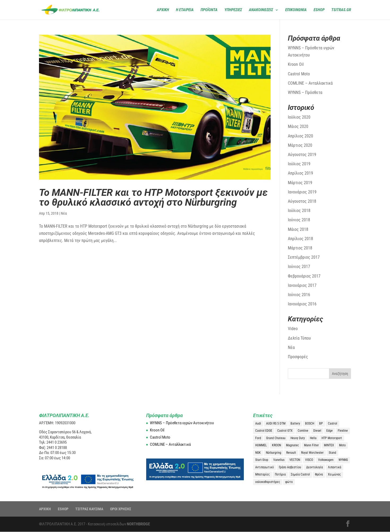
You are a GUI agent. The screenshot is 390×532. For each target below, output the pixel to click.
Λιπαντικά (334, 467)
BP (321, 423)
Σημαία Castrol (300, 474)
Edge (329, 430)
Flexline (343, 430)
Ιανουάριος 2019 (302, 191)
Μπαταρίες (262, 474)
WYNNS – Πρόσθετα (305, 92)
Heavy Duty (298, 438)
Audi (258, 423)
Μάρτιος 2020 (300, 145)
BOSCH (309, 423)
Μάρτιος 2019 (300, 182)
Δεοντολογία (314, 467)
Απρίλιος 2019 (300, 173)
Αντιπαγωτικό (264, 467)
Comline (303, 430)
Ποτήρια (280, 474)
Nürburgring (273, 453)
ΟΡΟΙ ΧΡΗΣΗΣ (120, 509)
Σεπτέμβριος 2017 (304, 257)
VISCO (309, 460)
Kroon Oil (296, 64)
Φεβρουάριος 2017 (304, 276)
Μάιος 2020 (298, 126)
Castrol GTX (285, 430)
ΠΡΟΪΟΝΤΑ (209, 10)
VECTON (294, 460)
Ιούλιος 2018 (299, 210)
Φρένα (319, 474)
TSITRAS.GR (341, 10)
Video (293, 328)
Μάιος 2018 (298, 229)
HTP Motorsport (332, 438)
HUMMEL (261, 445)
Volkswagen (325, 460)
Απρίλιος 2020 (300, 136)
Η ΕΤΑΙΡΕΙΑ (185, 10)
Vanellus (278, 460)
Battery (295, 423)
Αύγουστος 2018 (302, 201)
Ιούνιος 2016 (299, 294)
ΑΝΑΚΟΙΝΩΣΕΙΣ (261, 10)
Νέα (64, 213)
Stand (332, 453)
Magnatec (292, 445)
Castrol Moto (299, 73)
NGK (258, 453)
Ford (258, 438)
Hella (313, 438)
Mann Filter (311, 445)
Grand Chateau (275, 438)
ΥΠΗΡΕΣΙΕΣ (233, 10)
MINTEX (329, 445)
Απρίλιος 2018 (300, 238)
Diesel (317, 430)
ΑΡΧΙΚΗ (163, 10)
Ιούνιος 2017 (299, 266)
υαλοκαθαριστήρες (267, 482)
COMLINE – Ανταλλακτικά (310, 83)
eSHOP (319, 10)
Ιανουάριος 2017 (302, 285)
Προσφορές (298, 356)
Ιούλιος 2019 (299, 163)
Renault (291, 453)
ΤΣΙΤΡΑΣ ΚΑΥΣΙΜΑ (89, 509)
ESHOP (63, 509)
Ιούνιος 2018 (299, 219)
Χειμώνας (334, 474)
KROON (276, 445)
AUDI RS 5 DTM (275, 423)
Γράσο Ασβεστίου (290, 467)
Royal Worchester (312, 453)
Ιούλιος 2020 (299, 117)
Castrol (332, 423)
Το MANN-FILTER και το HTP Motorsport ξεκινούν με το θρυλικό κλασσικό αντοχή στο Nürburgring (153, 197)
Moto (342, 445)
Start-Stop (261, 460)
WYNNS (343, 460)
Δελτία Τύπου (299, 338)
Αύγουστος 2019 (302, 154)
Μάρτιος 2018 (300, 247)
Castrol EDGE (263, 430)
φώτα (289, 482)
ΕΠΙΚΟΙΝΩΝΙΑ (296, 10)
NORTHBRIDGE (138, 524)
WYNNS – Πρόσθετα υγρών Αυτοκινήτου (182, 423)
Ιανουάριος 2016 (302, 303)
